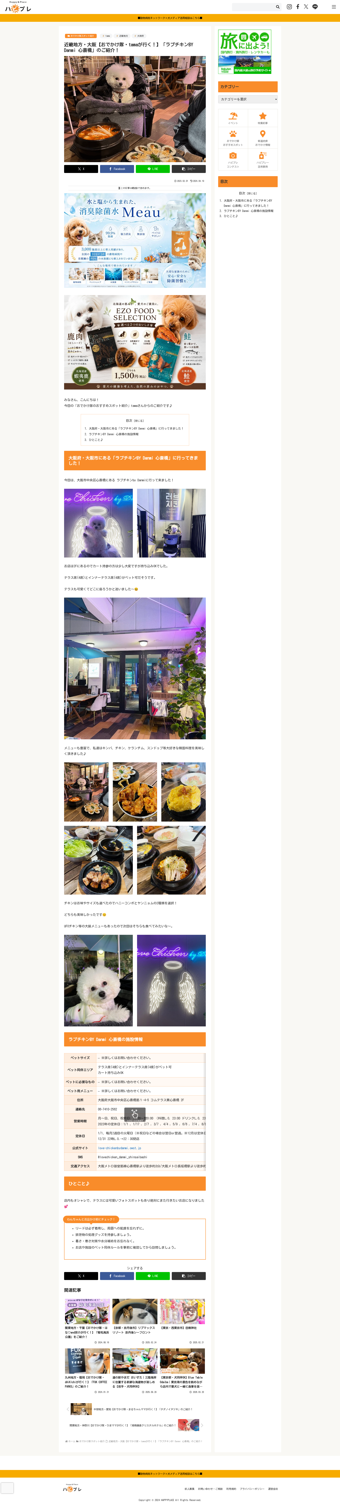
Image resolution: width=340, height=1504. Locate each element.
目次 (129, 420)
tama (108, 36)
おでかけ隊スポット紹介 (82, 36)
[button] (278, 7)
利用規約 (231, 1489)
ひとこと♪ (96, 439)
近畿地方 (123, 36)
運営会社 (273, 1489)
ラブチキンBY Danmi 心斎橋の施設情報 (113, 434)
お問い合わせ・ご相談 (210, 1489)
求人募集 (189, 1489)
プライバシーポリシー (252, 1489)
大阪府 (140, 36)
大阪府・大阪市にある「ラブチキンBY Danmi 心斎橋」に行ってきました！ (136, 428)
